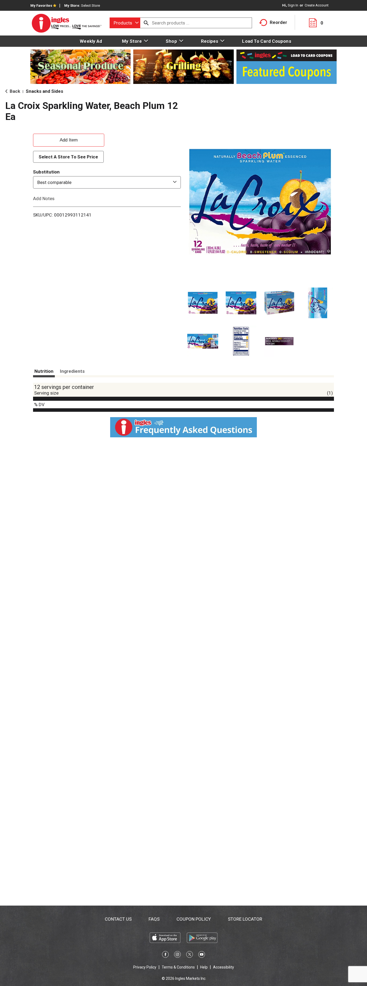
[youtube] (201, 955)
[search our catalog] (146, 22)
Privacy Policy (144, 967)
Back (14, 91)
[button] (202, 303)
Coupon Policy (194, 919)
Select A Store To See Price (68, 156)
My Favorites (41, 5)
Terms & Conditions (178, 967)
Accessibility (223, 967)
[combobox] (125, 22)
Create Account (317, 5)
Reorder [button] (278, 22)
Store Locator (245, 919)
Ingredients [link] (72, 371)
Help (204, 967)
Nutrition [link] (43, 371)
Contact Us (118, 919)
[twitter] (189, 955)
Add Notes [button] (44, 198)
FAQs (154, 919)
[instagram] (177, 955)
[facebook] (165, 955)
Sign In (293, 5)
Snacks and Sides (44, 91)
